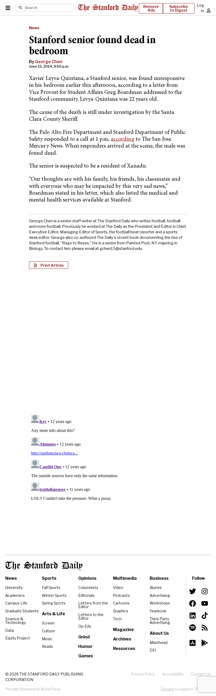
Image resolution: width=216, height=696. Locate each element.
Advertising (160, 595)
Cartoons (121, 603)
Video (118, 587)
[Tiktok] (204, 615)
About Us (159, 633)
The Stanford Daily (43, 565)
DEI (153, 650)
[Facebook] (192, 603)
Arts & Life (53, 613)
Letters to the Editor (91, 616)
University (14, 587)
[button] (48, 265)
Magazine (123, 629)
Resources (124, 648)
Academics (15, 595)
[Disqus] (108, 341)
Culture (48, 631)
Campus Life (16, 603)
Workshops (160, 603)
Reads (47, 646)
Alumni (155, 587)
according (122, 139)
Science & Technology (15, 621)
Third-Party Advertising (160, 621)
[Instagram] (204, 591)
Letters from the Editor (93, 605)
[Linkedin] (192, 615)
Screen (48, 623)
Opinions (87, 578)
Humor (85, 646)
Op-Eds (84, 626)
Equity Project (17, 638)
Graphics (120, 611)
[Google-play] (204, 642)
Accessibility (173, 674)
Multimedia (125, 578)
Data (9, 630)
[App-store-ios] (192, 642)
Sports (49, 578)
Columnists (88, 587)
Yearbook (158, 611)
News (34, 28)
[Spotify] (192, 627)
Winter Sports (54, 595)
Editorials (86, 595)
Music (47, 639)
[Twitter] (192, 591)
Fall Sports (51, 587)
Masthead (159, 642)
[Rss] (204, 627)
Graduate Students (22, 611)
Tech (117, 619)
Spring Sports (54, 603)
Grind (84, 636)
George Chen (48, 61)
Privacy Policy (143, 674)
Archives (122, 639)
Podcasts (121, 595)
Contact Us (201, 674)
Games (85, 655)
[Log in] (209, 10)
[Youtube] (204, 603)
